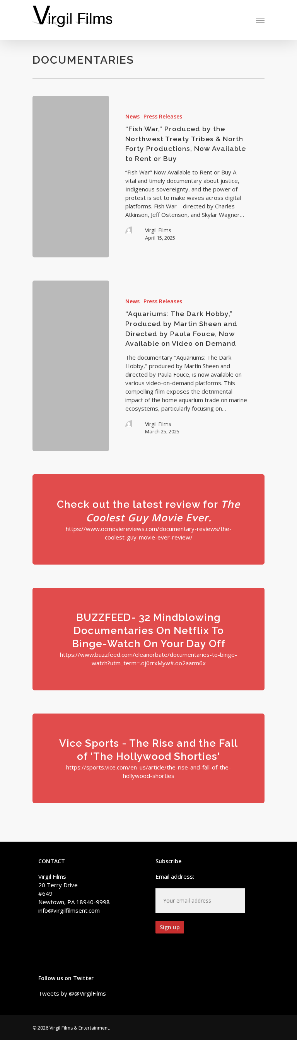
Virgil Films (158, 230)
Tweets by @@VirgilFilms (72, 993)
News (132, 116)
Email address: (174, 876)
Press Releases (162, 116)
